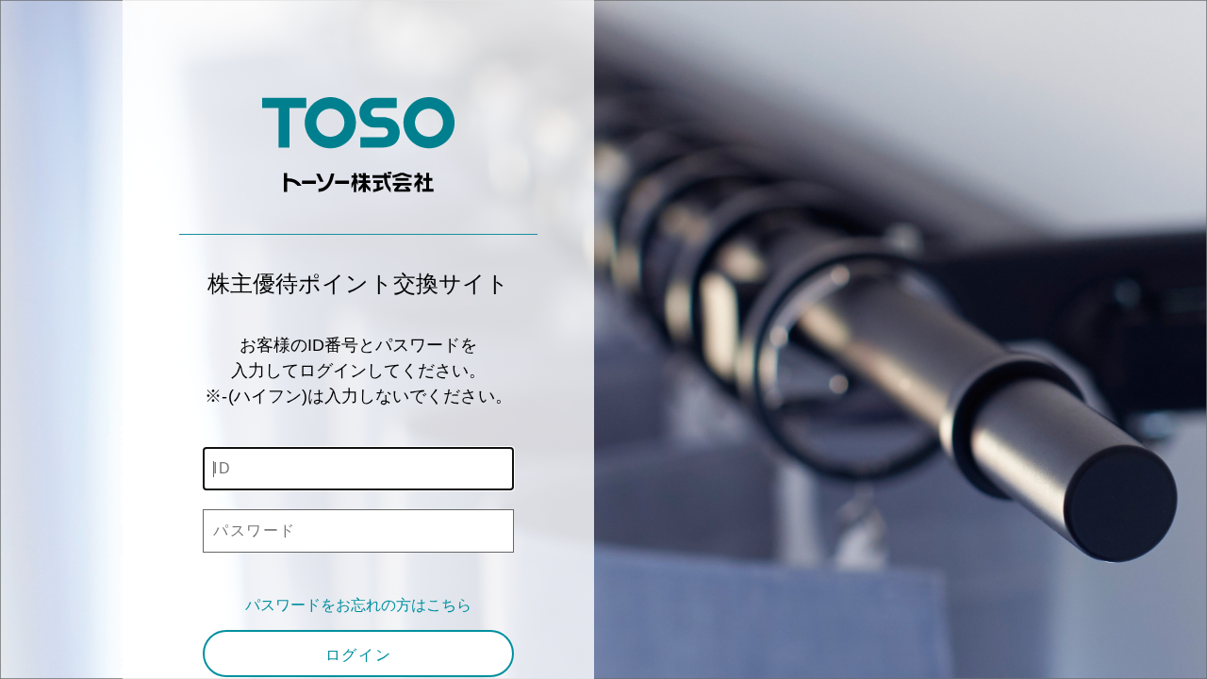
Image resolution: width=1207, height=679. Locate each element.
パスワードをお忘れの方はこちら (358, 605)
